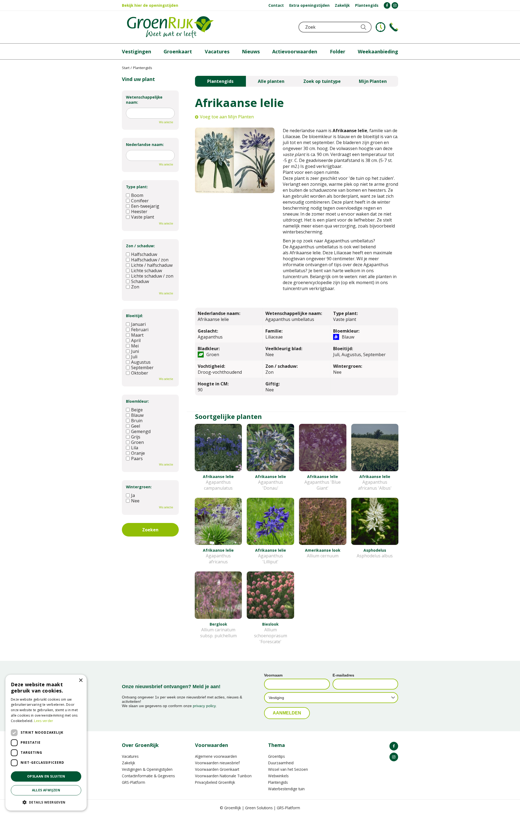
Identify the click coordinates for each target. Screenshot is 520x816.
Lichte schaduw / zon (152, 276)
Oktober (139, 373)
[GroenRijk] (170, 27)
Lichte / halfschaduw (152, 265)
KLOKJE (380, 27)
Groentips (276, 756)
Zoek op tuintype (322, 81)
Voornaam (273, 675)
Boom (137, 195)
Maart (137, 335)
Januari (138, 324)
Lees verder (43, 721)
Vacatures (130, 756)
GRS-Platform (133, 782)
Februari (139, 329)
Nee (135, 501)
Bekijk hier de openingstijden (150, 5)
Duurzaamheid (281, 762)
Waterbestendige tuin (286, 788)
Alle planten (271, 81)
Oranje (138, 453)
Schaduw (140, 281)
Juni (135, 351)
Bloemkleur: (137, 401)
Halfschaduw (144, 254)
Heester (139, 211)
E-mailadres (343, 675)
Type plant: (137, 186)
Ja (133, 495)
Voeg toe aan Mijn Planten (227, 117)
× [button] (81, 680)
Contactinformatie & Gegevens (148, 775)
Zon (135, 287)
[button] (46, 802)
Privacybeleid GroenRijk (215, 782)
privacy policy (204, 706)
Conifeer (140, 201)
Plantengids (220, 81)
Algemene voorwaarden (216, 756)
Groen (137, 442)
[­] (387, 5)
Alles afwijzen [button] (46, 790)
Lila (134, 448)
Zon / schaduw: (140, 245)
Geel (135, 426)
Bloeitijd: (134, 315)
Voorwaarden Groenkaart (217, 769)
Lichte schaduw (146, 270)
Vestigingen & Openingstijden (147, 769)
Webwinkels (278, 775)
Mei (135, 346)
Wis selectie (166, 122)
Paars (137, 458)
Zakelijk (128, 762)
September (142, 367)
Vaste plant (142, 217)
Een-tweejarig (145, 206)
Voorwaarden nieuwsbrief (217, 762)
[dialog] (46, 743)
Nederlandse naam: (145, 144)
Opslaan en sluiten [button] (46, 776)
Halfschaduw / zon (149, 260)
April (136, 340)
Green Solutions (259, 807)
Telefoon (393, 27)
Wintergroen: (139, 486)
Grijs (135, 437)
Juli (134, 357)
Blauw (137, 415)
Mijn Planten (373, 81)
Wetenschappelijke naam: (144, 100)
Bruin (136, 420)
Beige (137, 410)
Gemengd (141, 431)
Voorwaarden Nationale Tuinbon (223, 775)
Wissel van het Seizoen (288, 769)
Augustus (141, 362)
